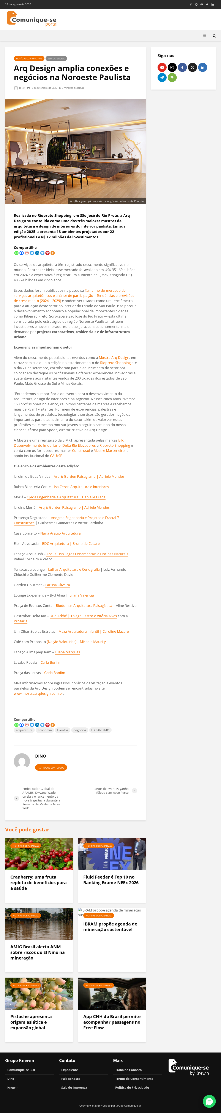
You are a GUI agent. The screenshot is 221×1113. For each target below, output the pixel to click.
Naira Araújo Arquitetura (60, 533)
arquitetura (24, 730)
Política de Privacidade (132, 1087)
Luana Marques (67, 652)
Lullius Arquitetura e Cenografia (74, 569)
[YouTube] (162, 67)
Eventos (62, 730)
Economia (45, 730)
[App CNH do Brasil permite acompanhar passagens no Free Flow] (112, 993)
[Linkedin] (37, 253)
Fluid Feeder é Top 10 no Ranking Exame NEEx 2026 (111, 879)
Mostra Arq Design (114, 357)
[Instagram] (172, 67)
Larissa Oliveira (57, 585)
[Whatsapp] (16, 253)
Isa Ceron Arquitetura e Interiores (81, 486)
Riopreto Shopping (115, 362)
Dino (10, 1079)
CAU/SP (56, 455)
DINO (22, 88)
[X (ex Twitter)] (192, 67)
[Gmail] (27, 253)
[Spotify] (172, 77)
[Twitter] (42, 253)
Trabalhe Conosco (128, 1070)
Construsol (81, 450)
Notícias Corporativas (29, 58)
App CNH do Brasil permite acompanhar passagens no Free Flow (112, 1022)
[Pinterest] (47, 253)
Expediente (69, 1070)
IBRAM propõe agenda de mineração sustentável (110, 926)
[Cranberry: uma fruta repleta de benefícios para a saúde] (39, 853)
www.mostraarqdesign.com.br (38, 693)
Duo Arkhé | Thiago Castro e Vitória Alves (83, 616)
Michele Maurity (93, 641)
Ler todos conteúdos (51, 767)
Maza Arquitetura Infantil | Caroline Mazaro (93, 631)
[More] (53, 253)
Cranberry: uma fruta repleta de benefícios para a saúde (38, 882)
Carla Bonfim (51, 662)
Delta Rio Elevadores (79, 445)
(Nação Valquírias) (61, 641)
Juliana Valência (81, 595)
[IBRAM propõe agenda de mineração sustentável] (112, 912)
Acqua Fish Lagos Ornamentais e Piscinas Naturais (87, 554)
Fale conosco (71, 1079)
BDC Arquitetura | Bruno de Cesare (71, 543)
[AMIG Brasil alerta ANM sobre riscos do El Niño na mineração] (39, 923)
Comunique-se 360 (21, 1070)
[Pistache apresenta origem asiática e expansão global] (39, 993)
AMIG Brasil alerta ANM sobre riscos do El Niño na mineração (37, 952)
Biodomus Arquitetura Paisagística (84, 605)
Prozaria (20, 621)
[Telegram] (32, 253)
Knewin (12, 1087)
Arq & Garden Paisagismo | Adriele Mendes (89, 476)
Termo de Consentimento (134, 1079)
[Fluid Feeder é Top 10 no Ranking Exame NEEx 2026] (112, 853)
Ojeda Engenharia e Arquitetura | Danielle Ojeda (66, 497)
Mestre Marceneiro (109, 450)
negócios (79, 730)
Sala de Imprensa (74, 1087)
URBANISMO (100, 730)
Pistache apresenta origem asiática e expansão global (31, 1022)
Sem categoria (56, 58)
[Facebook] (21, 253)
